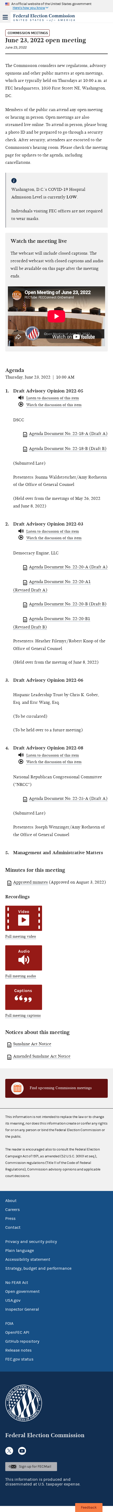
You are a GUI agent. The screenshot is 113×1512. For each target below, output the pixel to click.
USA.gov (12, 1300)
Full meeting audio (20, 976)
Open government (22, 1291)
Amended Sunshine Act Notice (41, 1056)
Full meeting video (20, 936)
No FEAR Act (16, 1282)
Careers (12, 1209)
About (11, 1200)
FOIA (9, 1323)
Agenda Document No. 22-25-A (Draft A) (68, 798)
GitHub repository (22, 1341)
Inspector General (22, 1309)
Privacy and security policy (31, 1241)
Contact (12, 1227)
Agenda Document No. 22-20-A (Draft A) (68, 567)
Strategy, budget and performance (38, 1268)
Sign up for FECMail (35, 1466)
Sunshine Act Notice (32, 1044)
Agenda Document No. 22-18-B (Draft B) (67, 448)
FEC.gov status (19, 1359)
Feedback (89, 1507)
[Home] (50, 18)
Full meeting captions (23, 1015)
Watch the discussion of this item (53, 405)
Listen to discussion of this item (52, 398)
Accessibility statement (27, 1259)
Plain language (19, 1250)
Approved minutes (30, 882)
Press (10, 1218)
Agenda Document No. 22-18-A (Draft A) (68, 433)
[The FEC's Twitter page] (9, 1451)
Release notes (18, 1350)
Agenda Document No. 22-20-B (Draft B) (67, 604)
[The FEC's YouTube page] (22, 1451)
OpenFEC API (17, 1332)
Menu (5, 17)
